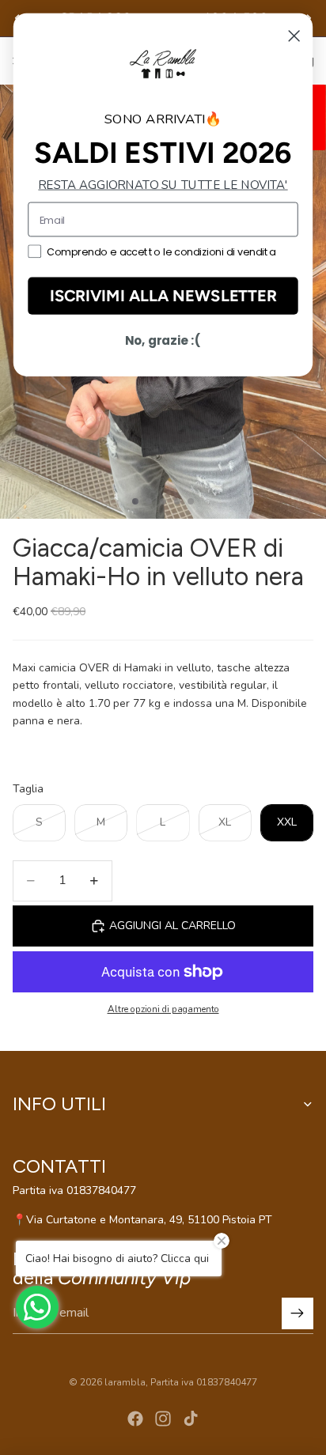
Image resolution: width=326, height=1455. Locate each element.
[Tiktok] (190, 1418)
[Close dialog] (294, 35)
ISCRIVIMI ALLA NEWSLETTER (163, 295)
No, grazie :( (163, 340)
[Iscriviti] (297, 1313)
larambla (125, 1382)
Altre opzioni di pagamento (163, 1009)
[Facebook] (135, 1418)
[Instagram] (163, 1418)
